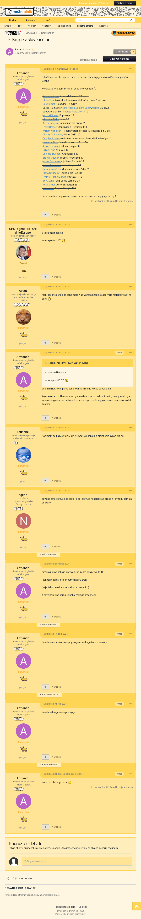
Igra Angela (69, 107)
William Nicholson (52, 130)
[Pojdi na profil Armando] (9, 52)
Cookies (83, 906)
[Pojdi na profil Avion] (23, 317)
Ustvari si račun (125, 3)
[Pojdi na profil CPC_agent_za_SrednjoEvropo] (23, 252)
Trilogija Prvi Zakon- (73, 111)
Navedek (56, 214)
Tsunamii (23, 432)
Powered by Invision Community (70, 914)
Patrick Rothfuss (52, 169)
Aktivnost (31, 20)
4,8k (23, 343)
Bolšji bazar (39, 53)
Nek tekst (46, 26)
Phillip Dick (48, 100)
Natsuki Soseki (50, 115)
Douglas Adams (51, 138)
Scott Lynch (49, 180)
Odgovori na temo (119, 58)
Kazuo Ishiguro (51, 96)
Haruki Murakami (52, 161)
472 (24, 547)
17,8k (24, 277)
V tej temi (118, 20)
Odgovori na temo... (37, 861)
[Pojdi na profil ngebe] (23, 521)
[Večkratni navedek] (45, 214)
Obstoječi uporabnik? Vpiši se (93, 3)
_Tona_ (52, 363)
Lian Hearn (48, 188)
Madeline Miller (51, 119)
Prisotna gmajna (85, 26)
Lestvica (103, 26)
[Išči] (131, 20)
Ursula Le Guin (50, 142)
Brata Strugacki (51, 157)
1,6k (23, 122)
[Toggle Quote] (46, 362)
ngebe (23, 495)
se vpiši (83, 848)
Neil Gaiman (49, 184)
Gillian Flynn (49, 150)
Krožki (7, 26)
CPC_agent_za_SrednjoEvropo (23, 230)
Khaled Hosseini (51, 146)
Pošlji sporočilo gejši (64, 906)
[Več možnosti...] (130, 69)
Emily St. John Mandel (55, 177)
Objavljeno (56, 69)
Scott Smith (49, 104)
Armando (23, 73)
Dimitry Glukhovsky (53, 134)
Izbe (19, 26)
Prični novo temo (88, 59)
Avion (23, 291)
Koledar (32, 26)
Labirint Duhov (83, 107)
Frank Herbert (50, 127)
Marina (95, 107)
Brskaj (13, 20)
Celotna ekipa (64, 26)
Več (48, 20)
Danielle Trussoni (52, 153)
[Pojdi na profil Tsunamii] (23, 455)
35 (23, 481)
